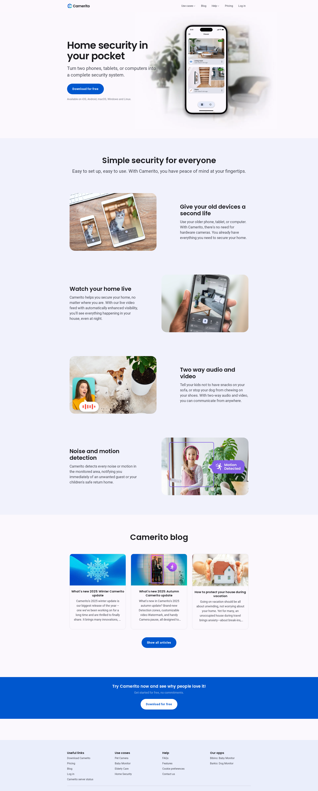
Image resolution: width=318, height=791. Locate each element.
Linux (127, 99)
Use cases (187, 5)
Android (92, 99)
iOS (84, 99)
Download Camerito (78, 758)
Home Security (123, 774)
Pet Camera (121, 758)
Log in (242, 5)
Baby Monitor (123, 763)
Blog (203, 5)
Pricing (229, 5)
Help (214, 5)
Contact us (168, 774)
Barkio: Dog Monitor (221, 763)
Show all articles (159, 642)
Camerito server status (80, 779)
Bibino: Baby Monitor (222, 758)
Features (167, 763)
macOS (102, 99)
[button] (188, 6)
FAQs (165, 758)
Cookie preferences (173, 768)
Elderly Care (122, 768)
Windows (112, 99)
